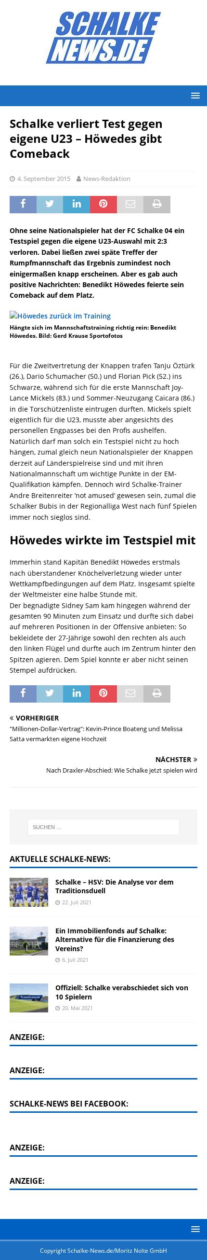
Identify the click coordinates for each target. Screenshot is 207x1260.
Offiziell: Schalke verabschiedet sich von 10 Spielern (121, 992)
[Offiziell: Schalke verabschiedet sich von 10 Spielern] (29, 997)
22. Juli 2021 (76, 902)
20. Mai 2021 (77, 1007)
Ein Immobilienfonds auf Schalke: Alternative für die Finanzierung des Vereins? (114, 939)
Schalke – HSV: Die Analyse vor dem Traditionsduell (114, 886)
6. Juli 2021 (75, 959)
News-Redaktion (106, 178)
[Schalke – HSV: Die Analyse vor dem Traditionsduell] (29, 892)
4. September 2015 (43, 178)
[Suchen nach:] (103, 827)
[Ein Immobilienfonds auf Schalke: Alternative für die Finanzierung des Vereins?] (29, 941)
